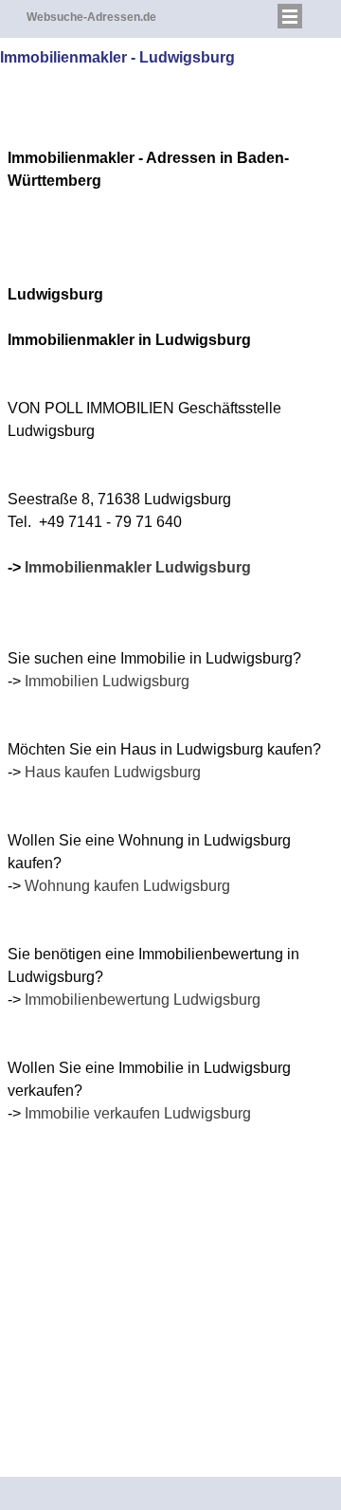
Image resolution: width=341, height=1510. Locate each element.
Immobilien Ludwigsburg (107, 681)
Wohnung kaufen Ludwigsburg (127, 886)
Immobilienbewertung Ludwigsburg (142, 1000)
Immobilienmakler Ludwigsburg (138, 567)
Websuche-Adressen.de (91, 17)
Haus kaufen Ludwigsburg (113, 772)
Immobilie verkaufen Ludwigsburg (138, 1113)
